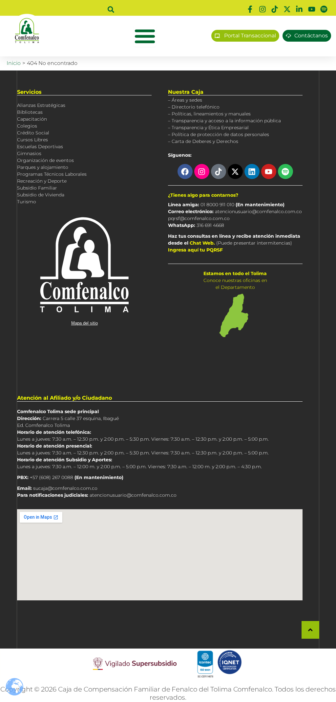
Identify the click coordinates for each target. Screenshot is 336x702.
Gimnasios (29, 153)
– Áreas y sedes (185, 100)
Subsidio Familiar (37, 188)
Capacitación (32, 119)
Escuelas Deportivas (40, 147)
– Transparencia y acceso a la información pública (224, 121)
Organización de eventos (45, 160)
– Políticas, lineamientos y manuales (209, 114)
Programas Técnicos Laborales (52, 174)
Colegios (27, 126)
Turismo (26, 202)
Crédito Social (33, 133)
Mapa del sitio (84, 323)
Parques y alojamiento (42, 167)
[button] (111, 9)
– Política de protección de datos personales (218, 134)
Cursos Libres (32, 140)
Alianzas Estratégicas (41, 105)
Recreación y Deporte (42, 181)
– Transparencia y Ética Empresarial (208, 127)
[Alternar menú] (145, 36)
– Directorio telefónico (194, 107)
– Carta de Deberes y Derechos (203, 141)
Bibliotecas (30, 112)
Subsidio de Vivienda (40, 195)
